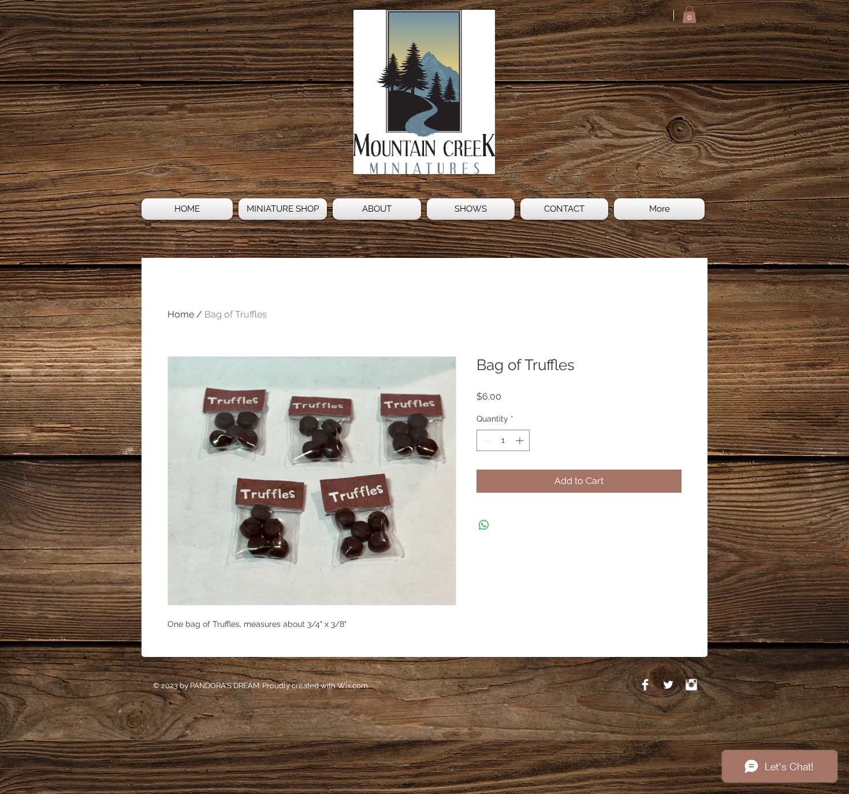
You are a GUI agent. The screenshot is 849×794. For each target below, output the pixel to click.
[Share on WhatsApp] (484, 525)
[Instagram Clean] (691, 684)
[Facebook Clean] (645, 684)
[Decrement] (485, 440)
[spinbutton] (503, 440)
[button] (689, 14)
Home (180, 314)
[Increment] (520, 440)
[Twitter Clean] (668, 684)
